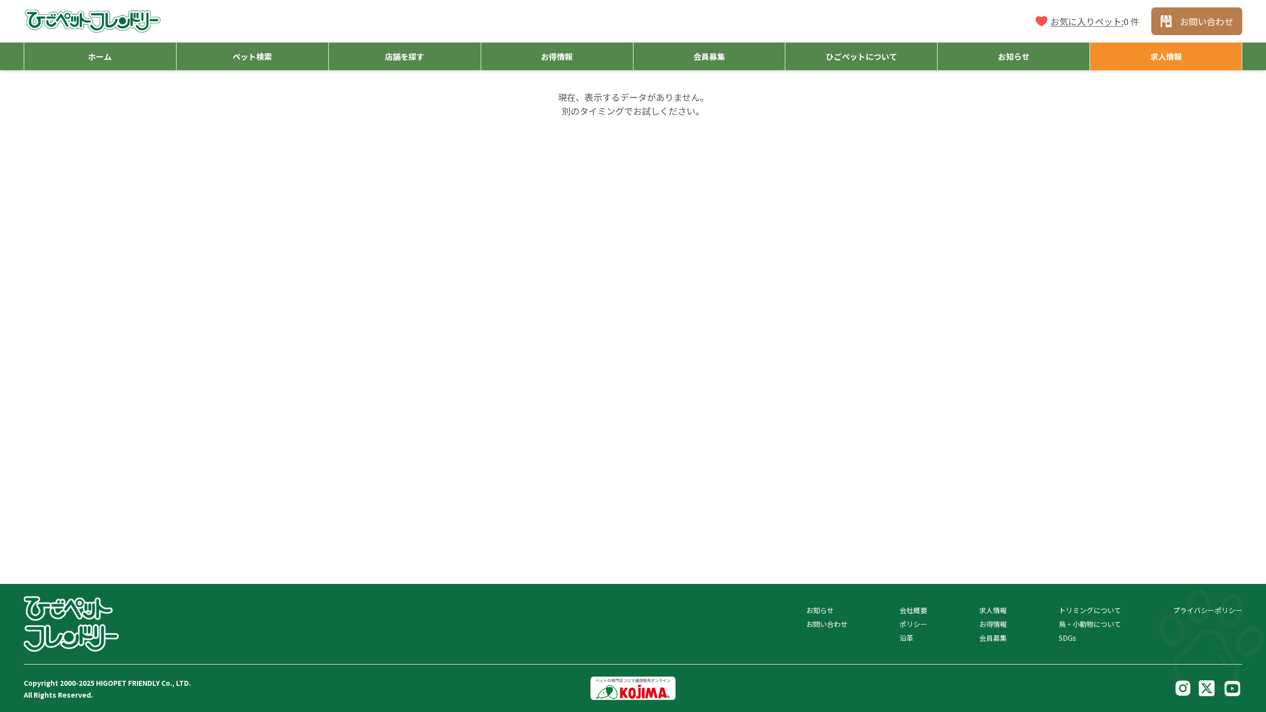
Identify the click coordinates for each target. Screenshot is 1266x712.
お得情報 (993, 624)
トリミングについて (1090, 610)
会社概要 (913, 610)
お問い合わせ (827, 624)
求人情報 (993, 610)
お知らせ (820, 610)
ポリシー (913, 624)
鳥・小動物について (1090, 624)
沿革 (906, 638)
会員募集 (993, 638)
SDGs (1067, 638)
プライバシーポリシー (1207, 610)
